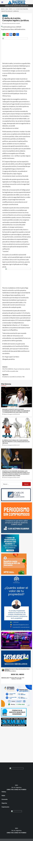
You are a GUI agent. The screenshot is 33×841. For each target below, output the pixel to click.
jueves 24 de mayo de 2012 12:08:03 (12, 23)
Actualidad (5, 15)
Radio (3, 795)
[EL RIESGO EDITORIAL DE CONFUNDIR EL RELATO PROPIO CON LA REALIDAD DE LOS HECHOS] (16, 428)
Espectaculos (5, 807)
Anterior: (16, 369)
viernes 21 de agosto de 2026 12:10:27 (12, 445)
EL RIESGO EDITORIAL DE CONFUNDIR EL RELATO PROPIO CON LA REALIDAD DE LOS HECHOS (16, 441)
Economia (10, 405)
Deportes (4, 803)
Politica (15, 405)
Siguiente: (13, 376)
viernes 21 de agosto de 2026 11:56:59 (12, 477)
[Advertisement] (16, 743)
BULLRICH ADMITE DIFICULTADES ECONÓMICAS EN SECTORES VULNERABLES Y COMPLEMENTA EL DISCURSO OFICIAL (16, 410)
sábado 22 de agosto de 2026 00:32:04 (12, 414)
